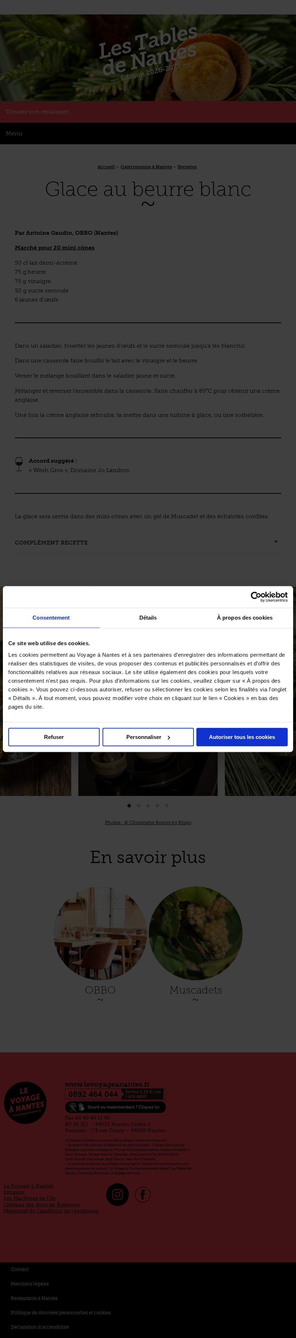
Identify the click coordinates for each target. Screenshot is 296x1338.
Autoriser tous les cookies (242, 737)
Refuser (54, 737)
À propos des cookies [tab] (245, 618)
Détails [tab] (148, 618)
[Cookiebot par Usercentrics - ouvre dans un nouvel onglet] (256, 596)
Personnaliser (143, 737)
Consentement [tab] (51, 618)
